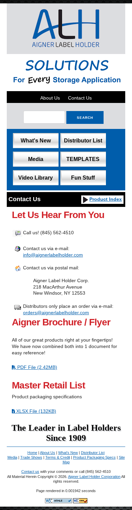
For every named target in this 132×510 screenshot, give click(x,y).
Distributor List (83, 140)
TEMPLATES (83, 159)
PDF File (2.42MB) (36, 367)
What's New (36, 140)
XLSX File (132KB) (35, 411)
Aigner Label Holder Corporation (94, 477)
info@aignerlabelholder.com (53, 255)
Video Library (35, 178)
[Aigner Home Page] (66, 50)
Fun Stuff (83, 178)
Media (35, 159)
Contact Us (80, 98)
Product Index (105, 199)
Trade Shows (31, 457)
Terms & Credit (57, 457)
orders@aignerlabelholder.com (56, 312)
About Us (50, 98)
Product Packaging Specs (94, 457)
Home (32, 453)
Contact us (30, 471)
